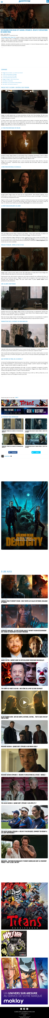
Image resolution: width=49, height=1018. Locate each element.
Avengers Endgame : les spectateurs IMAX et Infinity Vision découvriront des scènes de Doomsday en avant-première (24, 631)
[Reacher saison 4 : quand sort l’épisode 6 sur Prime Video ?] (24, 732)
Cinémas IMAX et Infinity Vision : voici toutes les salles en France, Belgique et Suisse (24, 602)
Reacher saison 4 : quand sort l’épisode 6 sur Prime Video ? (19, 746)
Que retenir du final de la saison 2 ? (10, 84)
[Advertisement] (24, 57)
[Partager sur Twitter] (36, 452)
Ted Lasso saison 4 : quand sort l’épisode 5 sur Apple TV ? (18, 803)
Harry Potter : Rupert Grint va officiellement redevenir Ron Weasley (22, 660)
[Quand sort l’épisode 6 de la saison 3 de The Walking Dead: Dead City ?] (13, 423)
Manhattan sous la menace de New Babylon (12, 82)
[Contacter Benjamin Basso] (11, 456)
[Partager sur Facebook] (12, 452)
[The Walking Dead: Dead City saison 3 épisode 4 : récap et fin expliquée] (36, 439)
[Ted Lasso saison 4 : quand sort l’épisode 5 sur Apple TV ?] (24, 788)
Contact (24, 1015)
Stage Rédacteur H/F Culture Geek (24, 1016)
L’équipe (24, 1014)
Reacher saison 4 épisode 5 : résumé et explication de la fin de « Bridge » (23, 775)
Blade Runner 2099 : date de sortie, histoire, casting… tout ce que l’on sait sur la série (24, 718)
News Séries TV (7, 34)
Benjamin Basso (5, 35)
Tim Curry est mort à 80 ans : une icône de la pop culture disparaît (22, 688)
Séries (2, 34)
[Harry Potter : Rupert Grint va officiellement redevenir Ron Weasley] (24, 645)
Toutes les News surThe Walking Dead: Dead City (24, 539)
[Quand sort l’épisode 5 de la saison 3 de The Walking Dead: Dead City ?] (13, 439)
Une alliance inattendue (7, 81)
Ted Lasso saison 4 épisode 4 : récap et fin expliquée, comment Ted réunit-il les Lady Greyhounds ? (24, 832)
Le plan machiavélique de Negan (9, 74)
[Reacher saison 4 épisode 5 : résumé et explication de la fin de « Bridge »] (24, 760)
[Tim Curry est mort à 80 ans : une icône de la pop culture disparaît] (24, 674)
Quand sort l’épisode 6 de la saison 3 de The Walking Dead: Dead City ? (12, 431)
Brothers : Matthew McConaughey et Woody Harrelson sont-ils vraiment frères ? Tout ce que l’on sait (24, 862)
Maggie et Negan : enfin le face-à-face (10, 79)
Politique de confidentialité (25, 1013)
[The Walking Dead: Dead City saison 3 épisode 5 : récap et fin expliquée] (36, 423)
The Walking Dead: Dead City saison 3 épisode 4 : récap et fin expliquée (36, 447)
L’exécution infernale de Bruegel (9, 76)
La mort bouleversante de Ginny (9, 77)
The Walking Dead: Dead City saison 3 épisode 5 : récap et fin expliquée (36, 431)
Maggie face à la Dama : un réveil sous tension (12, 72)
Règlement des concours (24, 1017)
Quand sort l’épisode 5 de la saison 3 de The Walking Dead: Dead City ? (12, 447)
